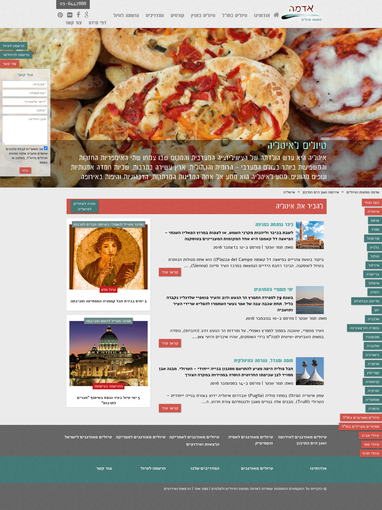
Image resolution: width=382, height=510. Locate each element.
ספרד (375, 229)
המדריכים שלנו (204, 468)
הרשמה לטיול (13, 45)
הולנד (375, 256)
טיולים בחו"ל (234, 16)
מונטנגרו (372, 337)
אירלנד (373, 265)
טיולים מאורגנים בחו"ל (361, 417)
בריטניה (372, 274)
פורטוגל (373, 238)
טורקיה (373, 390)
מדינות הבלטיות (366, 301)
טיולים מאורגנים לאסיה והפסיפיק (250, 440)
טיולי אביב (370, 435)
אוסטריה (372, 399)
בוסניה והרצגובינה (364, 328)
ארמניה (373, 363)
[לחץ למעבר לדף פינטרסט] (60, 15)
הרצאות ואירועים (202, 444)
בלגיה (374, 247)
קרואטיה (372, 381)
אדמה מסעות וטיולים (362, 192)
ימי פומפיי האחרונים (273, 290)
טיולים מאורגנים (257, 468)
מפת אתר (201, 488)
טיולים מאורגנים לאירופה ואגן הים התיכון (302, 440)
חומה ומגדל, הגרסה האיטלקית (263, 361)
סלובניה (373, 345)
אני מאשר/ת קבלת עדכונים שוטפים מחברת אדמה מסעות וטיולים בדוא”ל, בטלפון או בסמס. (27, 156)
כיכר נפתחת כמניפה (274, 225)
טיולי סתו (371, 444)
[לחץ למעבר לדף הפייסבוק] (78, 15)
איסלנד (373, 283)
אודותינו (262, 16)
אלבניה (373, 319)
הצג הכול (372, 202)
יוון (376, 310)
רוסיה (374, 292)
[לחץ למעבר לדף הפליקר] (69, 15)
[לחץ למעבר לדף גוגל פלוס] (86, 15)
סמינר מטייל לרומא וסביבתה (108, 321)
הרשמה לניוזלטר (16, 54)
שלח (25, 170)
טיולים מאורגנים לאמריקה (194, 437)
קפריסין (373, 372)
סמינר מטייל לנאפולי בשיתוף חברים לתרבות (108, 224)
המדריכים (155, 16)
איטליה (373, 211)
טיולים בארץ (203, 16)
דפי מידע (98, 23)
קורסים (177, 16)
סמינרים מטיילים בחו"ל (360, 426)
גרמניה (373, 408)
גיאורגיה (372, 354)
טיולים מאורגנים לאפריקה (141, 437)
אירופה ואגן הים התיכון (321, 192)
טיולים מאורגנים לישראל (88, 437)
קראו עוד (170, 272)
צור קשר (9, 63)
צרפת (375, 220)
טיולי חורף (370, 453)
